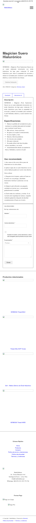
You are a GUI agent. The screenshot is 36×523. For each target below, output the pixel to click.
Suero (23, 87)
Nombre (7, 213)
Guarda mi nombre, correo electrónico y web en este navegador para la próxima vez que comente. (20, 235)
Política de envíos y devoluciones (18, 452)
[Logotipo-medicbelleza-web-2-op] (15, 8)
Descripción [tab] (7, 95)
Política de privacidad (18, 454)
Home (18, 446)
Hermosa (19, 87)
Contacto (18, 450)
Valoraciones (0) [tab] (18, 95)
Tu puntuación (8, 240)
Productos (18, 448)
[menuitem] (30, 8)
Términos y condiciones (18, 456)
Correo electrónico (9, 223)
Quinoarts (25, 518)
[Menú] (30, 8)
